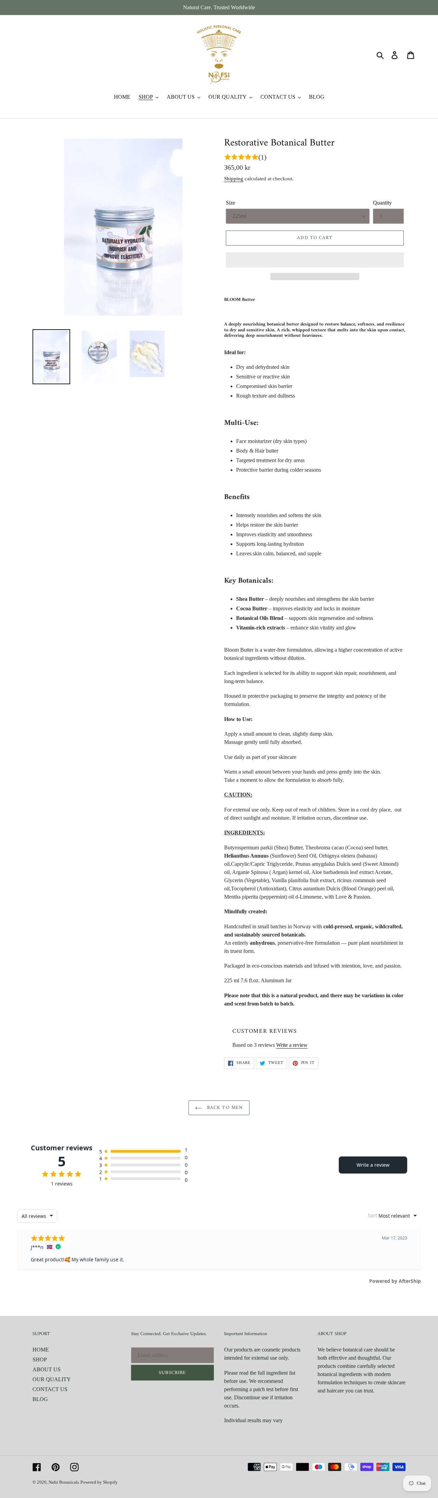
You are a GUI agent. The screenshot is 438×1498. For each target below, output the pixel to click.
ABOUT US (47, 1369)
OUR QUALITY (52, 1379)
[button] (315, 259)
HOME (41, 1350)
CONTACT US (50, 1389)
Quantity (382, 203)
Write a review (292, 1045)
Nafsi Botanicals (64, 1482)
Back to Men (224, 1108)
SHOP (40, 1359)
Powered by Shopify (99, 1482)
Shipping (233, 178)
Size (230, 203)
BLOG (40, 1399)
